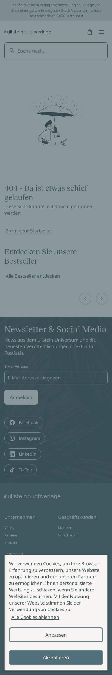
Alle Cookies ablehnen (35, 617)
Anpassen (56, 635)
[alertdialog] (56, 613)
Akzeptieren (56, 657)
